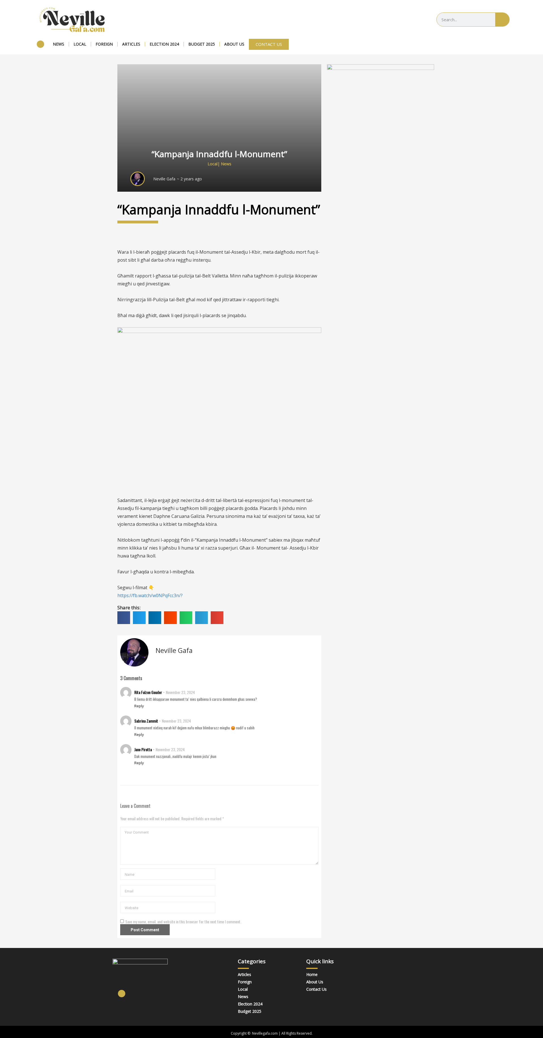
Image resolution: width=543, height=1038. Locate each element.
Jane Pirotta (143, 749)
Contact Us (316, 989)
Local (80, 44)
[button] (123, 617)
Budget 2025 (201, 44)
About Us (234, 44)
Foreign (104, 44)
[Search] (502, 19)
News (58, 44)
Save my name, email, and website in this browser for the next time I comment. (183, 921)
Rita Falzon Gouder (148, 692)
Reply (139, 705)
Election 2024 (164, 44)
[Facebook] (40, 44)
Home (312, 974)
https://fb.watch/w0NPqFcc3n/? (150, 595)
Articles (131, 44)
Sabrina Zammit (146, 721)
